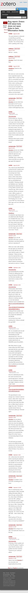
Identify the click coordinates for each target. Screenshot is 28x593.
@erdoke (11, 60)
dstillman (11, 48)
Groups (8, 11)
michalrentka (12, 98)
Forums (22, 11)
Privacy (12, 574)
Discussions (7, 29)
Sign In (9, 567)
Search (5, 32)
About (13, 576)
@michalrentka (12, 116)
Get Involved (5, 14)
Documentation (15, 11)
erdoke (10, 33)
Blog (4, 572)
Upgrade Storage (23, 9)
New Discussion (5, 23)
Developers (12, 572)
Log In (21, 2)
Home (3, 11)
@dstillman (11, 68)
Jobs (10, 576)
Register (25, 2)
